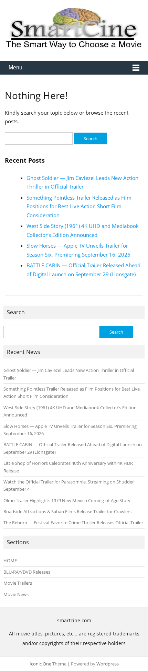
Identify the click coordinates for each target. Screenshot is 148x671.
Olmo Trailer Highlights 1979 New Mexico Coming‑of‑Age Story (66, 500)
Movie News (16, 594)
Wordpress (107, 664)
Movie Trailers (17, 583)
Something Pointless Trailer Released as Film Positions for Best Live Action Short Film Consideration (79, 206)
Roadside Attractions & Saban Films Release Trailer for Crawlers (67, 511)
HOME (10, 560)
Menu (15, 67)
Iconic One (40, 664)
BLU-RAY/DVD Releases (26, 572)
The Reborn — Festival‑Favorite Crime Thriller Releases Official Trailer (73, 522)
